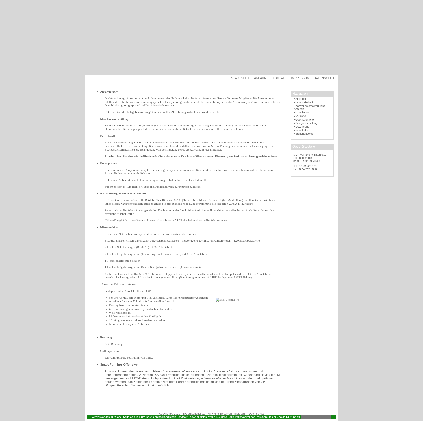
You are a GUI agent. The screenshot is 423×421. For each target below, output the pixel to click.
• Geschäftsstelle (304, 119)
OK (303, 417)
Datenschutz (256, 413)
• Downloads (301, 126)
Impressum (240, 413)
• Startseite (300, 98)
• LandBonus (301, 112)
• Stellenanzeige (304, 133)
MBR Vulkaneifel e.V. (193, 413)
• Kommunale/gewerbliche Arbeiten (309, 107)
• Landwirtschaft (303, 102)
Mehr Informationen (318, 417)
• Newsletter (301, 130)
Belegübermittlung (138, 112)
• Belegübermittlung (305, 123)
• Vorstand (300, 116)
